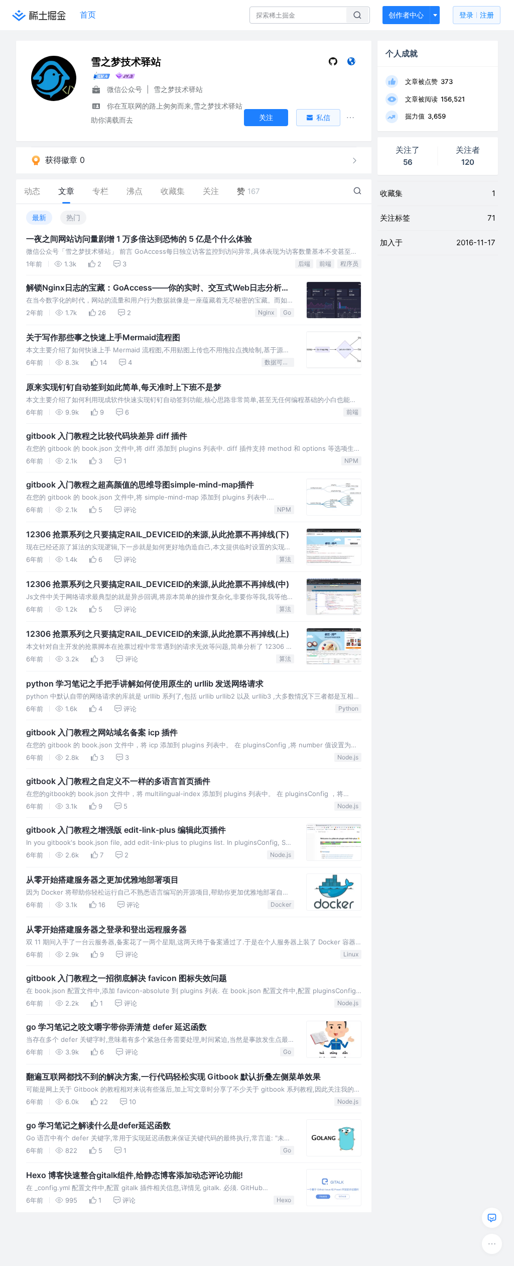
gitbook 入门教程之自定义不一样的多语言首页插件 (118, 781)
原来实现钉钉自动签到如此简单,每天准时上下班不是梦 (123, 387)
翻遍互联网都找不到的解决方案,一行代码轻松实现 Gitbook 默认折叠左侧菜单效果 (173, 1077)
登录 (476, 15)
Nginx (266, 312)
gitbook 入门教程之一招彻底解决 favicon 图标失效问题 (126, 978)
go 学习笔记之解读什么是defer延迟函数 (98, 1125)
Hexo (284, 1200)
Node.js (347, 757)
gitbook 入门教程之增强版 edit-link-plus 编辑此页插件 (126, 830)
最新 (39, 217)
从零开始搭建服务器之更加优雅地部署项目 (102, 879)
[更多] (492, 1244)
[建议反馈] (492, 1218)
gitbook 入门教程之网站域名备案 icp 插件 (102, 732)
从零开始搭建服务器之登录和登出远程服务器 (106, 929)
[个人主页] (351, 63)
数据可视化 (279, 362)
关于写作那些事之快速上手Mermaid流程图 (103, 337)
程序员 (349, 263)
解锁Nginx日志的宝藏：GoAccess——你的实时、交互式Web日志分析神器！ (158, 288)
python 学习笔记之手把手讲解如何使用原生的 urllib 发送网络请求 (145, 683)
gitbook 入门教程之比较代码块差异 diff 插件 (106, 436)
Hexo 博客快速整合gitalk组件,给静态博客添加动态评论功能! (134, 1175)
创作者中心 (406, 15)
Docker (281, 904)
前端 (325, 263)
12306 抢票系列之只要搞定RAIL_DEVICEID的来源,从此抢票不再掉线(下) (157, 534)
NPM (351, 460)
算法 (285, 559)
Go (287, 312)
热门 (73, 217)
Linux (350, 954)
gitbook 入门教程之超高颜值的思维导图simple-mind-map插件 (140, 484)
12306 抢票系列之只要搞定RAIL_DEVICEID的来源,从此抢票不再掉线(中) (157, 584)
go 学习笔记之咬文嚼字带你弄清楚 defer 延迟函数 (116, 1027)
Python (348, 708)
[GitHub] (333, 63)
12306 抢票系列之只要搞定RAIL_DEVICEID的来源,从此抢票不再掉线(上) (157, 634)
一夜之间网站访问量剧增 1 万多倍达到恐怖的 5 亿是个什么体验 (139, 239)
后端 (304, 263)
